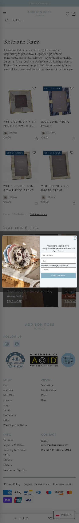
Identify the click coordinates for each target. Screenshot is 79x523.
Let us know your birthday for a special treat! (54, 265)
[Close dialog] (74, 238)
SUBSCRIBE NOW (58, 275)
